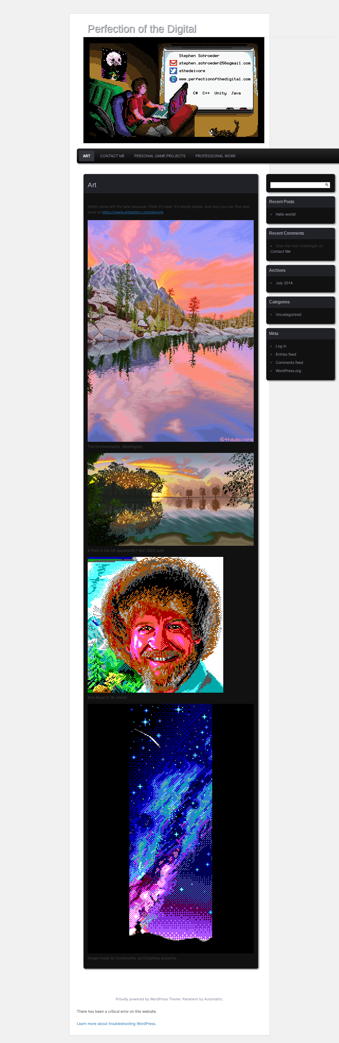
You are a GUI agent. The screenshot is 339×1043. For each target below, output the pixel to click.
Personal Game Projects (160, 156)
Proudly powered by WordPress (142, 999)
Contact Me (112, 156)
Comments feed (289, 362)
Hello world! (286, 214)
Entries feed (286, 354)
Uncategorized (288, 314)
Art (86, 156)
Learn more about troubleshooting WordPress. (116, 1023)
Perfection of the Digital (141, 28)
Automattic (213, 999)
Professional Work (215, 156)
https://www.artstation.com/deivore (132, 212)
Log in (281, 346)
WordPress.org (288, 370)
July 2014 (284, 283)
